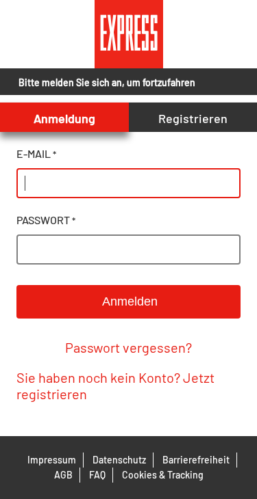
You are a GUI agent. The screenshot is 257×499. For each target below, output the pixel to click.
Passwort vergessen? (128, 347)
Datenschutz (119, 460)
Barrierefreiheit (196, 460)
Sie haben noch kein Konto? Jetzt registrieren (115, 385)
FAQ (97, 475)
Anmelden (128, 301)
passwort (45, 219)
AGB (63, 475)
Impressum (51, 460)
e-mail (36, 153)
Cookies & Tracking (163, 475)
